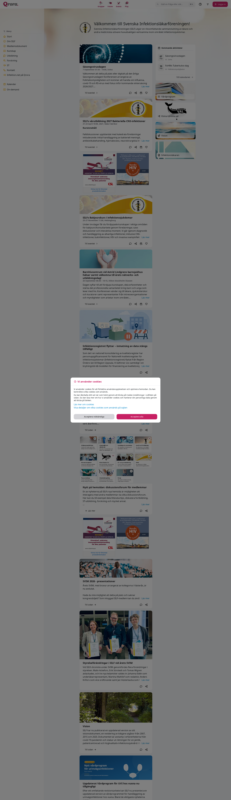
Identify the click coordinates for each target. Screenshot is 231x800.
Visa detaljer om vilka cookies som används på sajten (100, 407)
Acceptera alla (137, 416)
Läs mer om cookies (84, 404)
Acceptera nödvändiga (94, 416)
